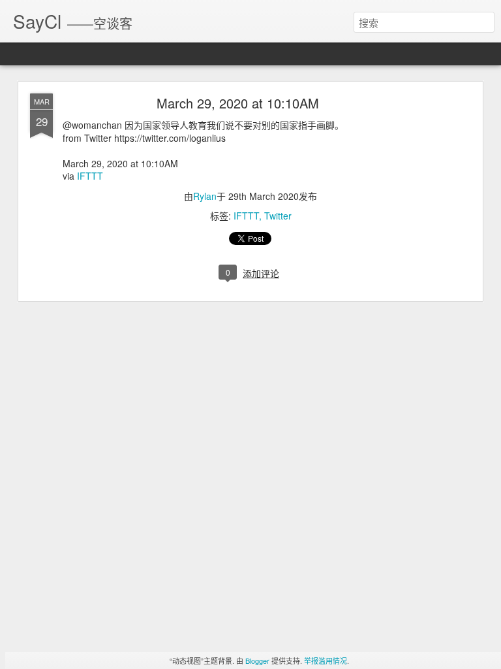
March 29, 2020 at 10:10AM (238, 102)
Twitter (278, 215)
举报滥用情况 (325, 660)
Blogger (257, 660)
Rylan (205, 196)
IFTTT (90, 175)
